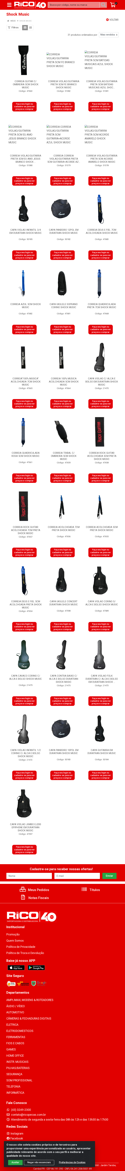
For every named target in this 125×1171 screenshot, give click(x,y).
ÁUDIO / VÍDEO (15, 1006)
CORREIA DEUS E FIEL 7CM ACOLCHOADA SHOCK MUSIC (102, 231)
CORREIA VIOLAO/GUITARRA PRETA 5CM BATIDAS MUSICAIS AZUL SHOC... (101, 84)
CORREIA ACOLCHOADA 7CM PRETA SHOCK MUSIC (64, 529)
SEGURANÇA (14, 1074)
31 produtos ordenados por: (83, 34)
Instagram (16, 1133)
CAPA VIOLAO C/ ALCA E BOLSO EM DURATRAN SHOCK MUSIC (101, 381)
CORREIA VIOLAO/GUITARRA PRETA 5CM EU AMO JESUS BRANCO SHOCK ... (25, 158)
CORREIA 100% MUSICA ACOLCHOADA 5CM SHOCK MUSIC (64, 381)
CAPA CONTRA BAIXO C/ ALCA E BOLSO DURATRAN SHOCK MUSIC (63, 678)
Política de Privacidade (20, 946)
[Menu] (9, 5)
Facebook (16, 1138)
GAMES (11, 1049)
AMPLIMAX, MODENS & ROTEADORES (29, 1000)
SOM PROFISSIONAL (19, 1080)
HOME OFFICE (15, 1055)
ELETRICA (12, 1024)
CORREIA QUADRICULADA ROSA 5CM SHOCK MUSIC (26, 454)
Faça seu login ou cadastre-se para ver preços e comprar (24, 106)
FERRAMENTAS (15, 1037)
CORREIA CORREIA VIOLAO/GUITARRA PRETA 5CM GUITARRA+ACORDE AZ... (63, 158)
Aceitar (15, 1162)
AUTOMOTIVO (15, 1012)
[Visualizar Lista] (30, 27)
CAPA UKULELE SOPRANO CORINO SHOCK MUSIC (64, 306)
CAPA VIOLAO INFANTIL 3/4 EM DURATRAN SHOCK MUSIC (25, 231)
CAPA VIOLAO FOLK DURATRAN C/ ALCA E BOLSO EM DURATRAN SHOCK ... (102, 678)
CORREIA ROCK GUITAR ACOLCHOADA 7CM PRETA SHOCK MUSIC (25, 530)
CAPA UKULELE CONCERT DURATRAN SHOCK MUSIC (63, 603)
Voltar (113, 19)
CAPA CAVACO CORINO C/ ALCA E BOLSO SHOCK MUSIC (25, 677)
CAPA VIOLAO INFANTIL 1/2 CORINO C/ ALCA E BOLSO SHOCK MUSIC (25, 753)
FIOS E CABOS (15, 1043)
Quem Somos (15, 940)
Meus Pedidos (38, 890)
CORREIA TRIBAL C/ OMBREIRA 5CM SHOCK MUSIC (63, 456)
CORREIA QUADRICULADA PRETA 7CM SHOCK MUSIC (101, 306)
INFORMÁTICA (15, 1092)
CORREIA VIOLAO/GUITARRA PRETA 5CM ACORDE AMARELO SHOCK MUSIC (101, 158)
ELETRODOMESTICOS (19, 1031)
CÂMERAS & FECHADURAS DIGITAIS (28, 1018)
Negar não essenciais (39, 1162)
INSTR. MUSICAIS (17, 1061)
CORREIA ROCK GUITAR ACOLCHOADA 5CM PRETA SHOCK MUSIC (101, 456)
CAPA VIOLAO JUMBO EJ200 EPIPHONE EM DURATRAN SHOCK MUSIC (25, 827)
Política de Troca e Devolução (25, 953)
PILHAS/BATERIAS (18, 1068)
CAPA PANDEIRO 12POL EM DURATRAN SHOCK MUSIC (63, 231)
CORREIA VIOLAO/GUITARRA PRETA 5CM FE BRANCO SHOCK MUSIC (63, 84)
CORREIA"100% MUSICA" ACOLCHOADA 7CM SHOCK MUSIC (26, 381)
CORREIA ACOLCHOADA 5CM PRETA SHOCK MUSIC (102, 529)
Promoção (13, 934)
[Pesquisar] (104, 5)
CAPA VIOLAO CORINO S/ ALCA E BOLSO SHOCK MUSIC (101, 603)
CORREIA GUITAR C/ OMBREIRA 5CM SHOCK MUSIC (25, 84)
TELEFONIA (13, 1086)
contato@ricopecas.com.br (28, 1114)
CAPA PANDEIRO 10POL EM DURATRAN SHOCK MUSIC (63, 752)
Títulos (94, 890)
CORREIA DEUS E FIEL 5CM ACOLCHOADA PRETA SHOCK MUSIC (26, 604)
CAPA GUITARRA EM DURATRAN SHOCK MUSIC (102, 752)
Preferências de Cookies (72, 1162)
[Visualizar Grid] (25, 27)
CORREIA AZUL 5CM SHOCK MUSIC (25, 306)
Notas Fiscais (38, 898)
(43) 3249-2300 (20, 1109)
